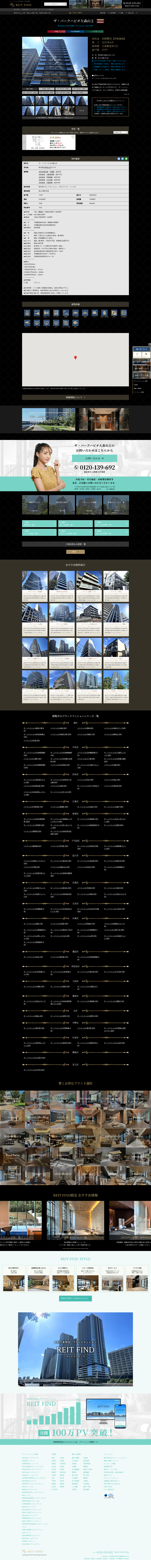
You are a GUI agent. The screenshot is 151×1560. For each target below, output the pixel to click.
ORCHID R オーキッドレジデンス (32, 1484)
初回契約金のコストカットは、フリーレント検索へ (74, 1442)
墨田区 (54, 1472)
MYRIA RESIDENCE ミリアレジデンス (34, 1498)
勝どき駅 (75, 1475)
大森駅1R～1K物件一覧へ (67, 523)
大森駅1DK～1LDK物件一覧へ (69, 532)
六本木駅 (75, 1461)
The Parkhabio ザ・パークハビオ (32, 1466)
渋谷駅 (85, 1458)
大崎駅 (85, 1481)
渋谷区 (54, 1461)
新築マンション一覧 (110, 1469)
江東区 (62, 1461)
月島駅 (74, 1489)
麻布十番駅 (75, 1458)
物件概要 (113, 13)
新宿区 (54, 1463)
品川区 (54, 1466)
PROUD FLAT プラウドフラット (32, 1469)
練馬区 (62, 1484)
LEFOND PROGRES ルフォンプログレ (34, 1478)
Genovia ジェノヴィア (29, 1507)
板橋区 (54, 1484)
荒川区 (62, 1478)
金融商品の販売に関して (112, 1481)
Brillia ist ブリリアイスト (30, 1489)
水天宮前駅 (75, 1481)
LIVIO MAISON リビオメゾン (31, 1535)
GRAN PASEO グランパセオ (31, 1501)
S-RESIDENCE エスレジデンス (31, 1504)
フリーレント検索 (109, 1463)
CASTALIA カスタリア (29, 1481)
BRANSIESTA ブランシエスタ (31, 1518)
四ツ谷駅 (86, 1475)
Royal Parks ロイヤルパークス (31, 1509)
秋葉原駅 (86, 1489)
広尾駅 (74, 1466)
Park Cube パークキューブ (30, 1472)
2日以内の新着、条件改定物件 (113, 1472)
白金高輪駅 (75, 1469)
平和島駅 (49, 177)
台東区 (62, 1469)
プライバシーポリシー (111, 1478)
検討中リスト (108, 1475)
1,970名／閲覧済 (77, 13)
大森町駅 (49, 183)
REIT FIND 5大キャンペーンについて (115, 1458)
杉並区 (62, 1481)
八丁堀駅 (75, 1486)
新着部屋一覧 (108, 1466)
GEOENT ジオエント (28, 1541)
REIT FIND (16, 9)
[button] (64, 1248)
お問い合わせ (92, 458)
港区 (53, 1458)
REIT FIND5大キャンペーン (74, 1298)
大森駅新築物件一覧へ (29, 523)
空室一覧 (130, 13)
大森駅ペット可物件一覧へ (31, 532)
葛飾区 (62, 1486)
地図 (121, 13)
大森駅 (52, 172)
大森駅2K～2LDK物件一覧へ (104, 523)
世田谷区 (63, 1472)
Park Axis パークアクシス (30, 1458)
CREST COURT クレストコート (32, 1512)
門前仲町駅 (86, 1463)
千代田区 (63, 1463)
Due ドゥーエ (26, 1495)
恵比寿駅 (86, 1461)
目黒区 (62, 1466)
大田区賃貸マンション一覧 (29, 9)
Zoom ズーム (26, 1532)
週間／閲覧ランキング (111, 1461)
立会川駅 (49, 180)
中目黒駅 (86, 1484)
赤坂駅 (74, 1463)
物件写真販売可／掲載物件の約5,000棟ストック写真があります (56, 117)
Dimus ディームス (28, 1486)
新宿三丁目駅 (87, 1469)
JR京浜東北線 (43, 172)
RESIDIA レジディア (28, 1461)
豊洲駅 (85, 1466)
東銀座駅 (75, 1484)
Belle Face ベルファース (30, 1538)
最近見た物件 (137, 357)
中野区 (54, 1481)
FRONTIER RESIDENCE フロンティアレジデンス (35, 1525)
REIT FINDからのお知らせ (112, 1484)
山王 (49, 167)
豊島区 (62, 1475)
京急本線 (42, 174)
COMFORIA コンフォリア (30, 1463)
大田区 (45, 167)
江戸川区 (54, 1489)
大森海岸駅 (50, 174)
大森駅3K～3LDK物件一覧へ (104, 532)
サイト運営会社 (110, 489)
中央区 (62, 1458)
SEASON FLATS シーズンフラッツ (33, 1492)
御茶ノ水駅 (86, 1486)
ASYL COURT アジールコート (31, 1521)
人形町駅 (75, 1478)
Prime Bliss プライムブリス (31, 1544)
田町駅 (74, 1472)
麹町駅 (85, 1478)
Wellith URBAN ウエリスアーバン (32, 1530)
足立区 (54, 1486)
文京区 (54, 1469)
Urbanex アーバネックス (30, 1475)
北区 (53, 1478)
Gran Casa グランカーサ (30, 1515)
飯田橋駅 (86, 1472)
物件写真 (102, 13)
